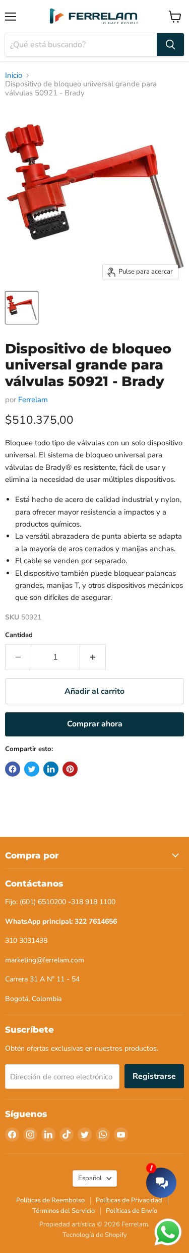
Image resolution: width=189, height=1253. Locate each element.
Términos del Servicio (63, 1210)
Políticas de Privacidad (129, 1200)
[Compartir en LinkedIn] (50, 769)
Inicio (13, 75)
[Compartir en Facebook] (12, 769)
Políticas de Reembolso (50, 1200)
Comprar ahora (94, 723)
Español (90, 1178)
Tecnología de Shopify (94, 1234)
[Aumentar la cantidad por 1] (93, 657)
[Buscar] (170, 44)
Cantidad (19, 635)
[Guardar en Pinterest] (70, 769)
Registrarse (154, 1076)
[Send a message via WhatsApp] (168, 1232)
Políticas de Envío (131, 1210)
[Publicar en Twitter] (31, 769)
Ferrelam (33, 400)
